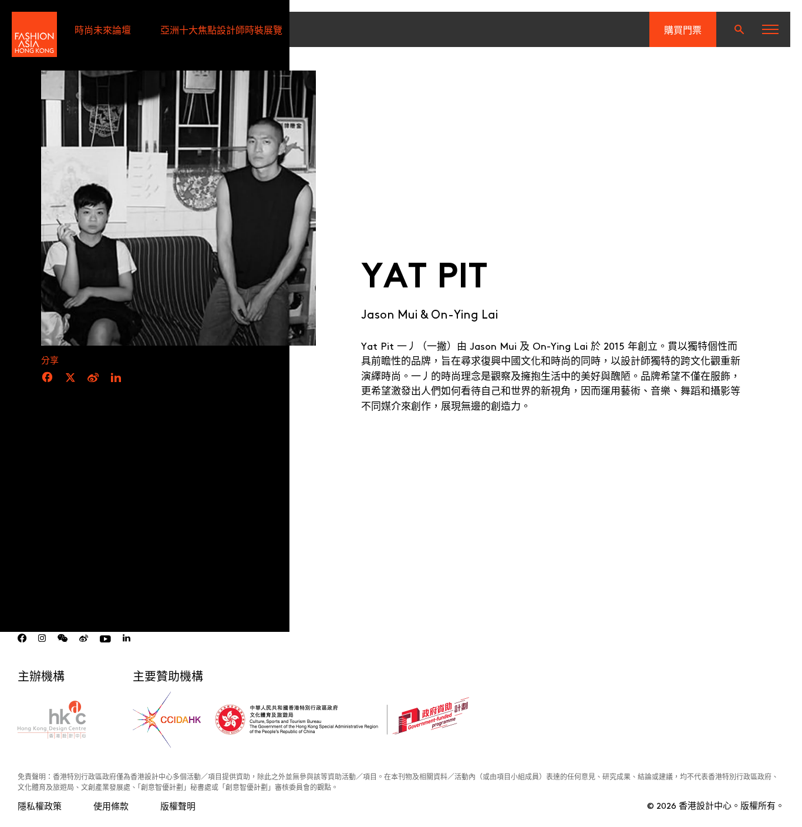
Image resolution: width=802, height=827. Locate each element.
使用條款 (111, 805)
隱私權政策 (40, 805)
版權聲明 (178, 805)
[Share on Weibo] (93, 377)
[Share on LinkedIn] (116, 377)
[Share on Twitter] (70, 377)
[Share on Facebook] (47, 377)
